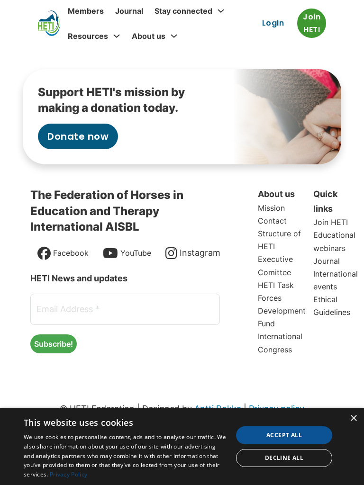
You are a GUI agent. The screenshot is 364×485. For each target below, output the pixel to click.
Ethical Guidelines (331, 306)
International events (335, 280)
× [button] (353, 418)
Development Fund (282, 317)
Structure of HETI (279, 240)
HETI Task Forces (276, 291)
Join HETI (311, 23)
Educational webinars (334, 241)
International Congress (280, 343)
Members (86, 11)
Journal (129, 11)
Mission (271, 208)
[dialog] (182, 446)
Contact (272, 220)
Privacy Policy (68, 474)
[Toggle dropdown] (221, 11)
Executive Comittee (275, 265)
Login (273, 23)
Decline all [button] (284, 458)
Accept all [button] (284, 435)
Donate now (78, 136)
